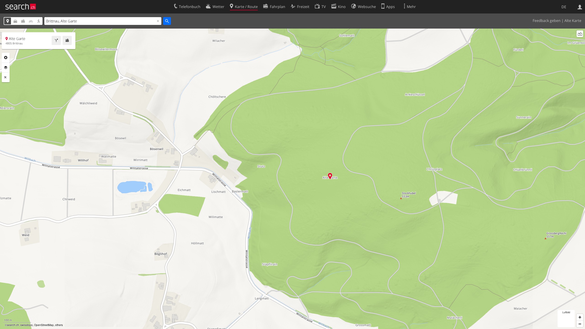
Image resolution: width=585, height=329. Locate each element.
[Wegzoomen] (580, 324)
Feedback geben (547, 20)
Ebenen (6, 67)
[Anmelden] (580, 6)
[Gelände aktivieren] (580, 33)
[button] (330, 176)
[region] (292, 179)
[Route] (56, 40)
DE (563, 6)
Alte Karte (572, 20)
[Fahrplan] (67, 40)
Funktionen (6, 77)
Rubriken (6, 57)
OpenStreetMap (44, 325)
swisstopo (26, 325)
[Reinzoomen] (580, 317)
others (59, 325)
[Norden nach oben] (580, 42)
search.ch (13, 325)
